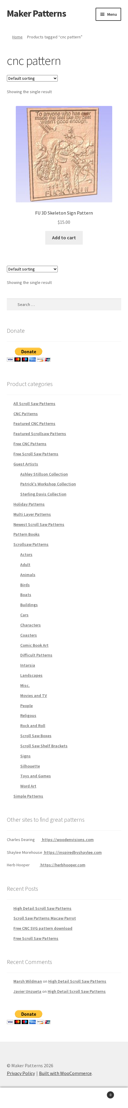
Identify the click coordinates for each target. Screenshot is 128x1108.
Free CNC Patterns (29, 443)
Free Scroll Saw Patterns (35, 454)
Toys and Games (35, 776)
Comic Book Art (34, 645)
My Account (21, 1098)
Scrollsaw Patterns (31, 544)
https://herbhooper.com (62, 865)
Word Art (28, 786)
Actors (26, 554)
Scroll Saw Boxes (35, 735)
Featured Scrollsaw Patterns (39, 433)
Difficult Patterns (36, 655)
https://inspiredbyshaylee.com (72, 852)
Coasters (28, 635)
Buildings (29, 604)
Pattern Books (26, 534)
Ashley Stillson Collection (44, 474)
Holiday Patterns (29, 504)
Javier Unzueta (27, 991)
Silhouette (30, 766)
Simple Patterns (28, 796)
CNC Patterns (25, 413)
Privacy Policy (21, 1073)
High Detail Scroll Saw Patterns (42, 908)
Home (17, 37)
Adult (25, 564)
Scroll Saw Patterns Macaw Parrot (44, 918)
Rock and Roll (32, 725)
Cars (24, 615)
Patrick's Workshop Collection (48, 484)
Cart (98, 1092)
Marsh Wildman (27, 981)
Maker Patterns (36, 13)
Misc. (25, 685)
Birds (25, 584)
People (26, 705)
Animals (27, 574)
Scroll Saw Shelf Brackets (44, 745)
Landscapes (31, 675)
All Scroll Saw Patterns (34, 403)
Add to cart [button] (64, 237)
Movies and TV (33, 695)
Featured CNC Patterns (34, 423)
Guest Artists (25, 464)
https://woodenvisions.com (67, 839)
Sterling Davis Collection (43, 494)
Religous (28, 715)
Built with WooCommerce (65, 1073)
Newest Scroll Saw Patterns (38, 524)
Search (64, 1098)
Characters (30, 625)
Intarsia (27, 665)
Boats (25, 594)
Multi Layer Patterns (32, 514)
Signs (25, 756)
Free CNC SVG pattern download (42, 928)
